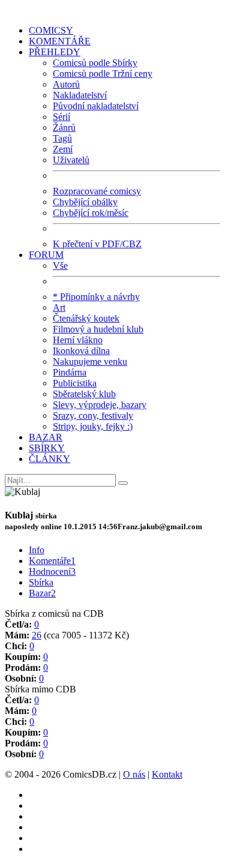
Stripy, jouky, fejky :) (93, 426)
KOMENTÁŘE (60, 41)
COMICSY (51, 30)
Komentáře (52, 561)
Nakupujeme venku (90, 361)
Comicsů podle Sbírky (95, 63)
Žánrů (64, 127)
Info (36, 550)
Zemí (63, 149)
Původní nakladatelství (96, 106)
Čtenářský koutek (86, 318)
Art (59, 307)
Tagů (62, 138)
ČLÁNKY (49, 459)
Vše (60, 265)
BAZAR (45, 437)
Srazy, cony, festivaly (93, 415)
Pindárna (69, 372)
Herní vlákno (78, 340)
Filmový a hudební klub (98, 329)
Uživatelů (71, 160)
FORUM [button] (46, 255)
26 (36, 635)
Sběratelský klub (84, 394)
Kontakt (167, 774)
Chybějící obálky (85, 202)
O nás (134, 774)
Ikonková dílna (81, 351)
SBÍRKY (47, 448)
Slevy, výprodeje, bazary (99, 405)
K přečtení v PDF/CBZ (97, 244)
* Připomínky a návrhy (96, 297)
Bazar (42, 593)
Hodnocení (52, 571)
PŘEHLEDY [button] (54, 52)
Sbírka (41, 582)
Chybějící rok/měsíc (90, 213)
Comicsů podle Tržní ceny (102, 73)
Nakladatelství (80, 95)
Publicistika (75, 383)
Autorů (66, 84)
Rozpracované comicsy (97, 191)
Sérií (61, 117)
